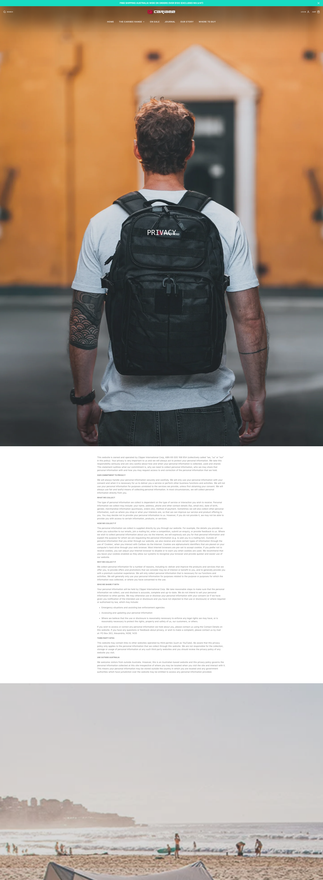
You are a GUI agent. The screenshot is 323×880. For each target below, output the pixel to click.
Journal (170, 21)
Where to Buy (207, 21)
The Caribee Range (130, 21)
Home (110, 21)
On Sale (155, 21)
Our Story (187, 21)
